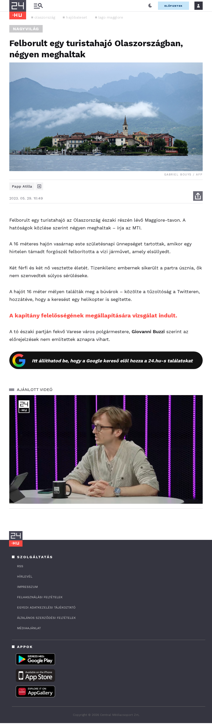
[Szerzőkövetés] (39, 186)
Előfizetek (173, 5)
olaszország (44, 17)
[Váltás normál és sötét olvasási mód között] (150, 6)
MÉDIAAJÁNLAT (29, 628)
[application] (106, 449)
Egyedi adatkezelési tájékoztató (46, 607)
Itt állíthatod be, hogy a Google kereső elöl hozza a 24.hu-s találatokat (112, 360)
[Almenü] (38, 6)
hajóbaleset (76, 17)
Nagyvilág (26, 28)
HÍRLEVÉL (24, 576)
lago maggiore (110, 17)
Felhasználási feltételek (40, 597)
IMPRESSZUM (27, 587)
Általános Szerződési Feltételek (46, 618)
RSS (20, 566)
